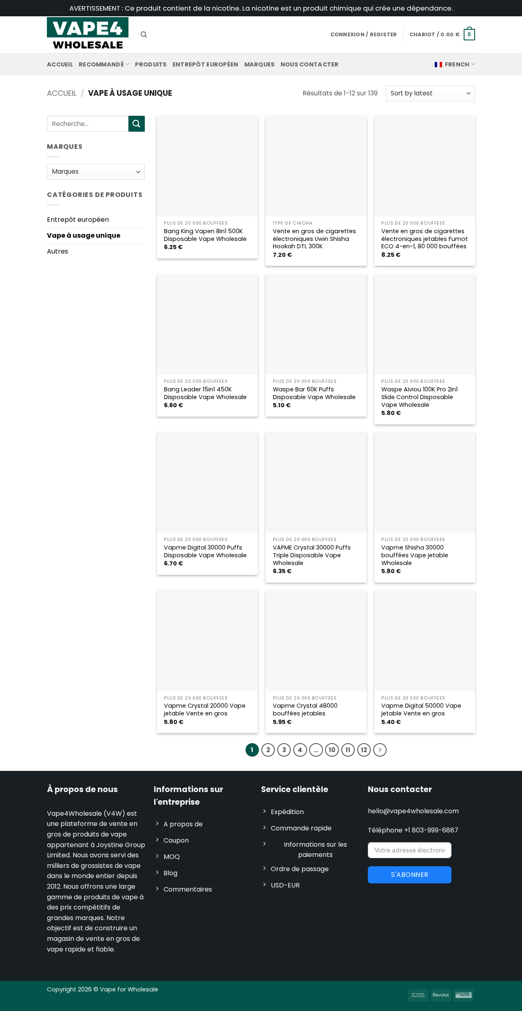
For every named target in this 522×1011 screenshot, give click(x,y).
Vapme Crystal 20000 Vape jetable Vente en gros (205, 709)
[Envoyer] (136, 124)
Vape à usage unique (83, 235)
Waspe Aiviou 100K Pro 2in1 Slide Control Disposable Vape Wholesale (419, 397)
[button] (442, 34)
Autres (57, 251)
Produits (150, 64)
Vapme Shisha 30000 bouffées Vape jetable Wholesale (414, 555)
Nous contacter (310, 64)
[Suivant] (380, 750)
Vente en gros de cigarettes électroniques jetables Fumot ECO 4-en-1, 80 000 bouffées (424, 238)
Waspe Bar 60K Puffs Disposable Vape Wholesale (314, 393)
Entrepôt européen (206, 64)
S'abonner (409, 874)
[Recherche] (144, 34)
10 (332, 750)
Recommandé (101, 64)
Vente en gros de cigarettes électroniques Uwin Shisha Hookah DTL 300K (314, 238)
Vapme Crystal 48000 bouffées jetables (305, 709)
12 (364, 750)
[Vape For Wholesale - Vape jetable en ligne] (87, 34)
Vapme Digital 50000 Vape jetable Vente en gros (421, 709)
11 (347, 750)
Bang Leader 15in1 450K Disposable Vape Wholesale (205, 393)
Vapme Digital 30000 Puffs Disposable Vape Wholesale (205, 551)
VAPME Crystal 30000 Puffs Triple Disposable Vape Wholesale (312, 555)
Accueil (60, 64)
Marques (259, 64)
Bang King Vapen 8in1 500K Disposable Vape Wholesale (205, 235)
